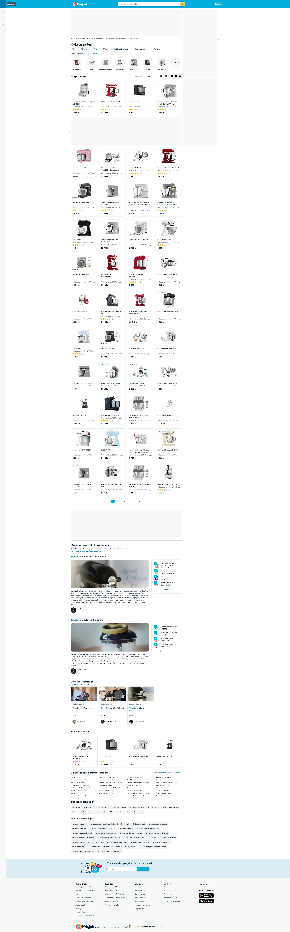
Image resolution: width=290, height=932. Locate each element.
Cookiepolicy (169, 894)
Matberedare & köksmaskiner (116, 38)
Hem (72, 38)
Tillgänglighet (140, 908)
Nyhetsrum (139, 901)
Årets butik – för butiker (115, 898)
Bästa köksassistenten (94, 556)
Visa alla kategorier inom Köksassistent (167, 773)
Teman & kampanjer (84, 901)
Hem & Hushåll (81, 38)
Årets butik (80, 905)
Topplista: (76, 556)
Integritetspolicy (170, 898)
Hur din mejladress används (115, 874)
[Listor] (3, 18)
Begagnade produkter (85, 916)
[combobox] (149, 4)
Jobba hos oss (140, 898)
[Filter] (3, 31)
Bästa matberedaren (93, 619)
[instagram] (126, 926)
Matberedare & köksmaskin (118, 549)
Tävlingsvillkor (170, 890)
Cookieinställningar (172, 901)
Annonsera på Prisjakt (114, 894)
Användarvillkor (170, 887)
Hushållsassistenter (78, 551)
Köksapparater (99, 38)
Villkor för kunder (112, 905)
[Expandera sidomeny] (3, 12)
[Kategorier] (3, 4)
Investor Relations (142, 905)
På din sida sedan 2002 (86, 890)
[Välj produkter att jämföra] (161, 76)
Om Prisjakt (139, 887)
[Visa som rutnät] (172, 76)
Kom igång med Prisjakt (86, 887)
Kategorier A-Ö (82, 908)
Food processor (95, 551)
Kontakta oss (140, 894)
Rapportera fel (126, 506)
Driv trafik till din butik (114, 890)
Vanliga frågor (140, 890)
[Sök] (182, 4)
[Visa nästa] (139, 501)
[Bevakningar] (3, 25)
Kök (90, 38)
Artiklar (79, 894)
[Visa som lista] (176, 76)
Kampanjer (80, 912)
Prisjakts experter (83, 898)
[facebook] (130, 926)
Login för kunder (112, 901)
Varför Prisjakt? (111, 887)
